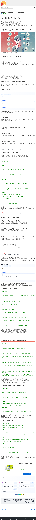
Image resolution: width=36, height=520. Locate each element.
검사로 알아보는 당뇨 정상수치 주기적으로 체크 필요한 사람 (10, 254)
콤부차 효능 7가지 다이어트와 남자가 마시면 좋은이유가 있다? (11, 213)
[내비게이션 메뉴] (34, 7)
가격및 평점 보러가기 (27, 473)
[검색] (12, 8)
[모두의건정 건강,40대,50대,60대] (3, 3)
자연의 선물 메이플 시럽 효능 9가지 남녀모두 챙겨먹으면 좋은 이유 (11, 149)
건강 (1, 13)
